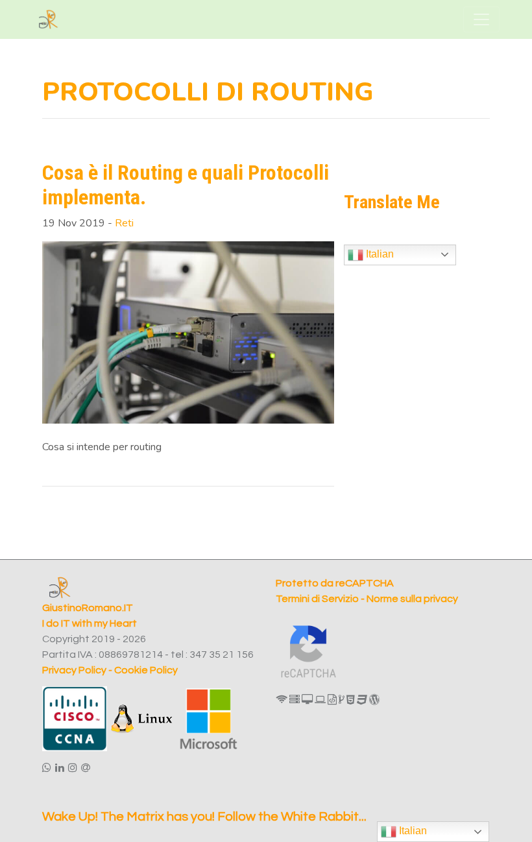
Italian (378, 253)
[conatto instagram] (72, 768)
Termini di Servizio (318, 599)
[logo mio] (48, 19)
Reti (124, 223)
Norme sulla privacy (412, 599)
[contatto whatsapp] (46, 768)
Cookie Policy (146, 670)
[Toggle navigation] (481, 19)
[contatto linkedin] (59, 768)
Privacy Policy (74, 670)
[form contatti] (85, 768)
